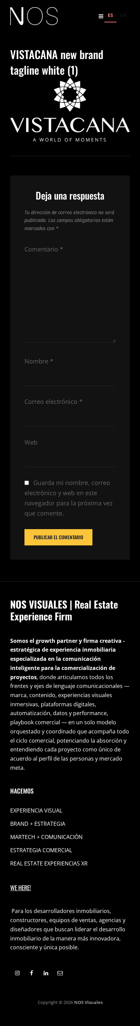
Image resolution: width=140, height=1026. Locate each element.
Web (30, 442)
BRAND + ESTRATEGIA (37, 823)
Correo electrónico (53, 401)
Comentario (43, 249)
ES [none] (110, 15)
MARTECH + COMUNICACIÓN (46, 837)
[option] (123, 16)
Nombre (38, 361)
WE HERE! (20, 887)
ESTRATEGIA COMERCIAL (41, 850)
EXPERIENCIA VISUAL (36, 810)
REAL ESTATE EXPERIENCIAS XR (49, 863)
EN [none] (123, 15)
